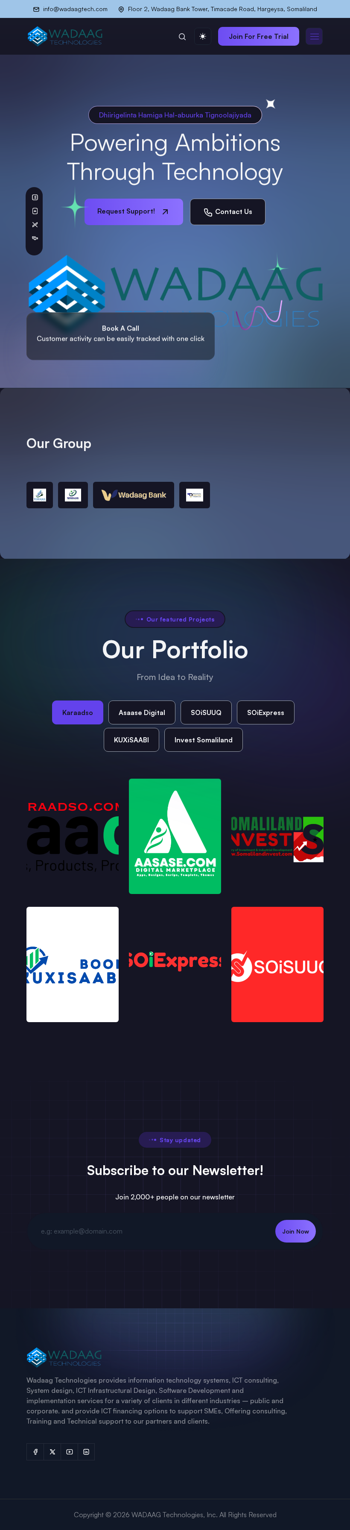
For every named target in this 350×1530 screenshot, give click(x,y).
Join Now (295, 1231)
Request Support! (127, 211)
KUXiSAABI (131, 740)
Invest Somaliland (204, 740)
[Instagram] (86, 1451)
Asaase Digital (142, 712)
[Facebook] (35, 1451)
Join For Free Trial (259, 36)
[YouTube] (69, 1451)
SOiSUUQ (206, 712)
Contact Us (232, 211)
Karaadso (77, 712)
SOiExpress (265, 712)
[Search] (182, 36)
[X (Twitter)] (52, 1451)
